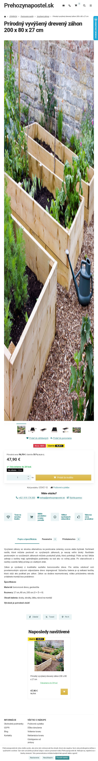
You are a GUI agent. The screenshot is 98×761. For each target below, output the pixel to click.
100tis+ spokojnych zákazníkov (65, 517)
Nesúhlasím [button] (48, 758)
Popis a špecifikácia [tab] (27, 539)
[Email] (63, 5)
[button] (90, 231)
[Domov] (5, 16)
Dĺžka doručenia (35, 727)
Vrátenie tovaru (34, 731)
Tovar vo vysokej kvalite (17, 517)
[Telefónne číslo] (70, 5)
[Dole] (29, 479)
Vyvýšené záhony (43, 16)
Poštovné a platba (61, 487)
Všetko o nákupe (37, 720)
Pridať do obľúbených (38, 438)
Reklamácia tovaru (36, 735)
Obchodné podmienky (13, 724)
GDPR (6, 727)
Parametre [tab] (49, 539)
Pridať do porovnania (62, 438)
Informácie (10, 720)
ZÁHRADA (13, 16)
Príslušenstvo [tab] (70, 539)
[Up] (29, 476)
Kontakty (8, 735)
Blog (6, 731)
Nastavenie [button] (34, 758)
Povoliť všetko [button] (62, 758)
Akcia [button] (39, 446)
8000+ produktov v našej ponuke (42, 517)
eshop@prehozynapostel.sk (52, 497)
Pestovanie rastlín (27, 16)
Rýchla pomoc (76, 497)
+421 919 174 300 (27, 497)
